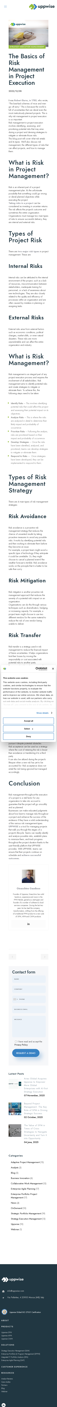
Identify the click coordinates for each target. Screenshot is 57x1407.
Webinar (15, 1229)
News (13, 1202)
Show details (42, 713)
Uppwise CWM (7, 1338)
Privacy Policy (21, 1044)
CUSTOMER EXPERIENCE (14, 1366)
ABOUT (5, 1320)
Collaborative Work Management (26, 1183)
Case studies (5, 1382)
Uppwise (15, 1224)
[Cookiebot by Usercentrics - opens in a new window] (36, 669)
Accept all (28, 721)
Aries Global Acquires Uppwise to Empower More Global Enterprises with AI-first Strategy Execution (36, 1085)
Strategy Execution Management (26, 1218)
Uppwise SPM (6, 1332)
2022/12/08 (15, 91)
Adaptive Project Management (25, 1162)
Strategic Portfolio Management (26, 1213)
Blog (13, 1172)
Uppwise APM (6, 1335)
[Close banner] (53, 669)
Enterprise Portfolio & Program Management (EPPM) (20, 1354)
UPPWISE (13, 826)
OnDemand (16, 1208)
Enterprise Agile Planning (23, 1188)
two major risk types (28, 251)
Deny (28, 736)
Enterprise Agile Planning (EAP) (13, 1360)
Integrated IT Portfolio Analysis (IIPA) (14, 1357)
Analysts (14, 1167)
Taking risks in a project (21, 203)
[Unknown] (15, 999)
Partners (4, 1385)
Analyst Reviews (7, 1378)
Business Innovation (20, 1178)
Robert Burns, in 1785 (25, 100)
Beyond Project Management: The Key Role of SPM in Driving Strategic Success (35, 1108)
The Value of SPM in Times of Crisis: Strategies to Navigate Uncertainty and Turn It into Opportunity (35, 1132)
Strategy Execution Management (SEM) (15, 1350)
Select (27, 729)
